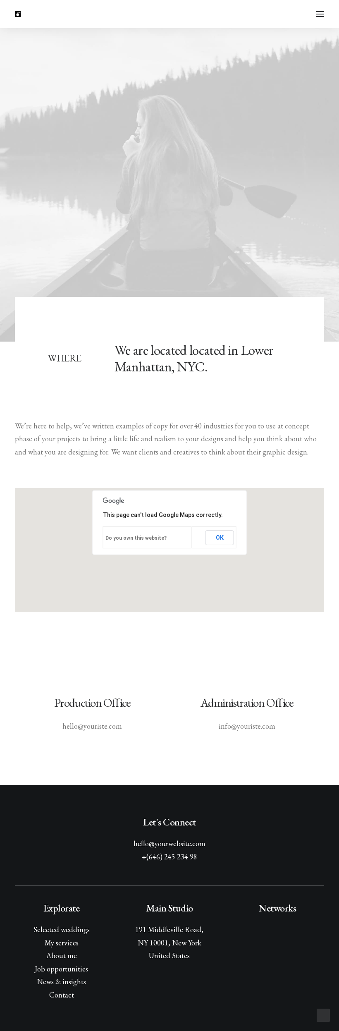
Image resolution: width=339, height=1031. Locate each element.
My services (62, 942)
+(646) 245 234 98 (169, 856)
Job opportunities (61, 969)
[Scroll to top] (323, 1015)
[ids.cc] (18, 14)
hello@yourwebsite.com (169, 843)
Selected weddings (61, 929)
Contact (61, 995)
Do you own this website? (136, 538)
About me (61, 955)
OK (220, 537)
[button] (320, 14)
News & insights (61, 981)
